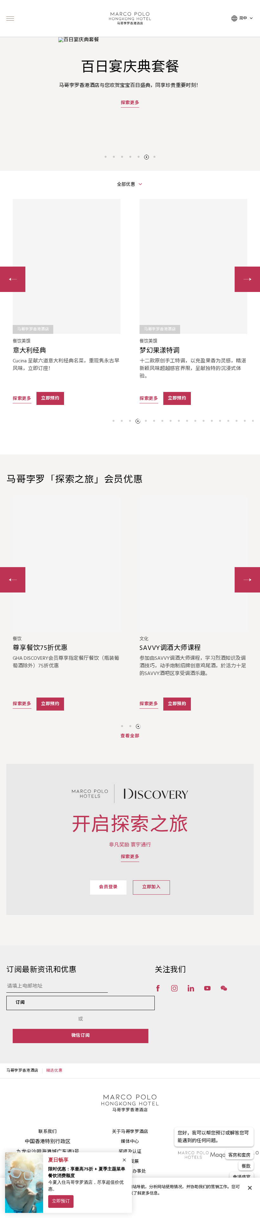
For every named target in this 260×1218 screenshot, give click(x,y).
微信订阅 (80, 1035)
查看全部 (129, 736)
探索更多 (130, 110)
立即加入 (151, 887)
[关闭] (250, 1188)
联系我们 (47, 1131)
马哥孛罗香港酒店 (22, 1071)
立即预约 (50, 398)
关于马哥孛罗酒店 (130, 1131)
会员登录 (108, 887)
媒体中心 (130, 1141)
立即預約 (177, 704)
